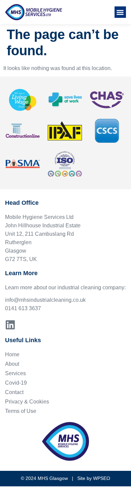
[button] (120, 12)
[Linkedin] (10, 325)
